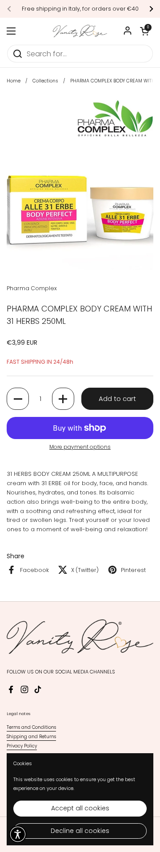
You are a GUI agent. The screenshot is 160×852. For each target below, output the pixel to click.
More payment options (80, 447)
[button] (144, 31)
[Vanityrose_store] (80, 31)
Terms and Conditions (31, 727)
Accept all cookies (80, 808)
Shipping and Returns (31, 736)
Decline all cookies (80, 830)
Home (13, 81)
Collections (45, 81)
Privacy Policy (22, 746)
